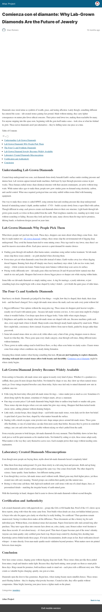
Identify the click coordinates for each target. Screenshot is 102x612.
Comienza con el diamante (78, 358)
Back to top (95, 600)
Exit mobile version (51, 608)
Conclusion (9, 162)
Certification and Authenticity (16, 158)
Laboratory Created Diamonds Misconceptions (23, 155)
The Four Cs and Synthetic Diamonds (20, 147)
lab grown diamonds (32, 238)
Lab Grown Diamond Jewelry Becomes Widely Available (28, 151)
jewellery (16, 590)
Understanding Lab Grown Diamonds (20, 140)
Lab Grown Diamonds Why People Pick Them (24, 143)
